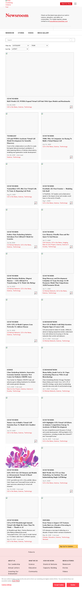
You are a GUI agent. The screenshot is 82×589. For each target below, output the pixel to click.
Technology (28, 107)
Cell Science (46, 242)
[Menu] (75, 4)
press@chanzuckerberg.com (59, 21)
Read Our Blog (66, 4)
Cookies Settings (7, 585)
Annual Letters (14, 568)
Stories (21, 33)
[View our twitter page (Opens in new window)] (49, 552)
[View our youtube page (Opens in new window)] (53, 552)
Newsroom (10, 33)
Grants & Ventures (50, 564)
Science (20, 107)
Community (33, 571)
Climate (45, 537)
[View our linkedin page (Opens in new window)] (46, 552)
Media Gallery (43, 33)
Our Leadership (14, 564)
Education (51, 537)
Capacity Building (50, 568)
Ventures (45, 539)
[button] (21, 45)
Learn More (15, 581)
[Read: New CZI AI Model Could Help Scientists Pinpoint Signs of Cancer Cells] (57, 321)
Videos (30, 33)
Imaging (65, 242)
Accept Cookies (59, 585)
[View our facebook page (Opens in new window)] (37, 552)
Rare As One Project (49, 244)
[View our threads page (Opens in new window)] (43, 552)
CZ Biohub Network (13, 245)
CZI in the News (12, 107)
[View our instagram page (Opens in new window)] (40, 552)
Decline (73, 585)
